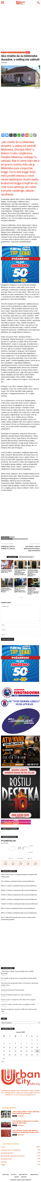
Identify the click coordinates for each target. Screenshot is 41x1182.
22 (32, 1051)
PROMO (16, 1177)
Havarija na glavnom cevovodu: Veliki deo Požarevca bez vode (19, 1010)
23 (37, 1051)
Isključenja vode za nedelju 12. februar (8, 547)
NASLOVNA (5, 1174)
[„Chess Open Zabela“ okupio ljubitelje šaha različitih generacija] (6, 1114)
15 (32, 1047)
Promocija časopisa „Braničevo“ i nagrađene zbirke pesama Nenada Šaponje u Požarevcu (20, 572)
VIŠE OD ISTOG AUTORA (26, 557)
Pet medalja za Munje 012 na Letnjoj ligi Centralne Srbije (19, 978)
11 (9, 1047)
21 (26, 1051)
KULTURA (4, 52)
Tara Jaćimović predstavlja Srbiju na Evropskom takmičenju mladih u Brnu (19, 984)
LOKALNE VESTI (34, 1174)
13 (21, 1047)
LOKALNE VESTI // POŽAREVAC (11, 1150)
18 (9, 1051)
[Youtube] (26, 1099)
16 (37, 1047)
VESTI (27, 52)
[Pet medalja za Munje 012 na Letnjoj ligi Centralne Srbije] (6, 1123)
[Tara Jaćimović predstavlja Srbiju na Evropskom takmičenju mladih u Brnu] (6, 1133)
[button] (38, 3)
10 (4, 1047)
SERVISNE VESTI (6, 1159)
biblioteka (16, 539)
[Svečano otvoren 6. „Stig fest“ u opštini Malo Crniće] (7, 564)
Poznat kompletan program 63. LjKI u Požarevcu (16, 995)
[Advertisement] (20, 26)
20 (21, 1051)
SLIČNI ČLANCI (12, 557)
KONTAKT (24, 1177)
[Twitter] (23, 1099)
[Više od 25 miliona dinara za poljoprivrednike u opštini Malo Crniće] (20, 582)
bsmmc (12, 537)
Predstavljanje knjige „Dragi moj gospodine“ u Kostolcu (6, 589)
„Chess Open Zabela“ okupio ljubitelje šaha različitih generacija (17, 972)
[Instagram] (19, 1099)
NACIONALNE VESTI (7, 1153)
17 (4, 1051)
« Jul (2, 1061)
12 (15, 1047)
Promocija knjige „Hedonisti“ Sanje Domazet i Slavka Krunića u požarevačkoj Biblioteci (33, 573)
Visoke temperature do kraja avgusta (12, 990)
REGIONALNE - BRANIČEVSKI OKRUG (16, 52)
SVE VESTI (14, 1174)
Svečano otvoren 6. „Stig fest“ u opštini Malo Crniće (6, 571)
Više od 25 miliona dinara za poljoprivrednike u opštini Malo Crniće (20, 589)
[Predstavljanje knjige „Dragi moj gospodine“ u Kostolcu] (7, 582)
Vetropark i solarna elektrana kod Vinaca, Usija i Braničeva (32, 548)
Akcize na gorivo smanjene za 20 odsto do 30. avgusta (18, 999)
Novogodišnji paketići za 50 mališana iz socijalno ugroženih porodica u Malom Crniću (33, 591)
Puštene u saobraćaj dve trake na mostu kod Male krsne (20, 881)
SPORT (14, 1116)
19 (15, 1051)
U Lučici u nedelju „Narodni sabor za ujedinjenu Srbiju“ (18, 1004)
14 (26, 1047)
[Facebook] (15, 1099)
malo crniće (24, 539)
